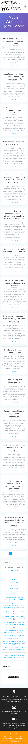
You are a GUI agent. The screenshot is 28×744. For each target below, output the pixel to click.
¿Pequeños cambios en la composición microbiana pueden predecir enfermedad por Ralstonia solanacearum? (14, 624)
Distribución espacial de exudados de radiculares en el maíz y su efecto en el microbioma (14, 599)
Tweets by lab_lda (14, 570)
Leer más (14, 65)
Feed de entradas (14, 582)
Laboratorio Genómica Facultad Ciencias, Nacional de (11, 6)
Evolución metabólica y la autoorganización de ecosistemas (14, 413)
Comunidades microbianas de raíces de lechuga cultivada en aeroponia (14, 318)
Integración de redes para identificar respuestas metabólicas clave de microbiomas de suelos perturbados (14, 484)
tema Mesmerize (15, 741)
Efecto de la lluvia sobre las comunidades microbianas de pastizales (14, 40)
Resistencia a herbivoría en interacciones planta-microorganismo (14, 447)
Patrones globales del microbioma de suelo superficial (14, 110)
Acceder (14, 579)
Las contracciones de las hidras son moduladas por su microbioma (14, 282)
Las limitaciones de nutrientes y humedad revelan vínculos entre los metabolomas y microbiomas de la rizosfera (14, 605)
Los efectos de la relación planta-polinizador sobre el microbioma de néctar (14, 76)
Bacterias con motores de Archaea (13, 612)
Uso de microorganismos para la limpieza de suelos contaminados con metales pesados (14, 636)
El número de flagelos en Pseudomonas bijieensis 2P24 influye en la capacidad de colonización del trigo (14, 655)
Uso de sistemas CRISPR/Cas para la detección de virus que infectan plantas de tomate (14, 649)
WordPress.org (14, 588)
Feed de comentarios (14, 585)
